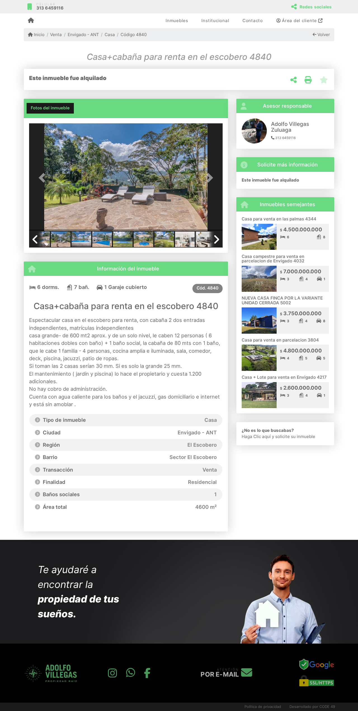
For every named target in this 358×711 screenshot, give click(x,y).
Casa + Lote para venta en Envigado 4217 (284, 377)
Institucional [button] (215, 20)
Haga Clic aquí (256, 436)
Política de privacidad (262, 706)
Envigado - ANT (83, 34)
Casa (110, 34)
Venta (56, 34)
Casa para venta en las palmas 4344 (279, 219)
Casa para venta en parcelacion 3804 (280, 340)
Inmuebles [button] (177, 20)
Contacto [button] (252, 20)
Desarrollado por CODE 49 (312, 706)
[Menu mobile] (31, 21)
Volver (323, 34)
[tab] (50, 108)
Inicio (38, 34)
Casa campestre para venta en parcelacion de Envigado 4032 (273, 259)
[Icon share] (112, 673)
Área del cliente (299, 20)
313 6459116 (49, 8)
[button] (43, 177)
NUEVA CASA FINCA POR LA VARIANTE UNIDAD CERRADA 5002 (282, 300)
